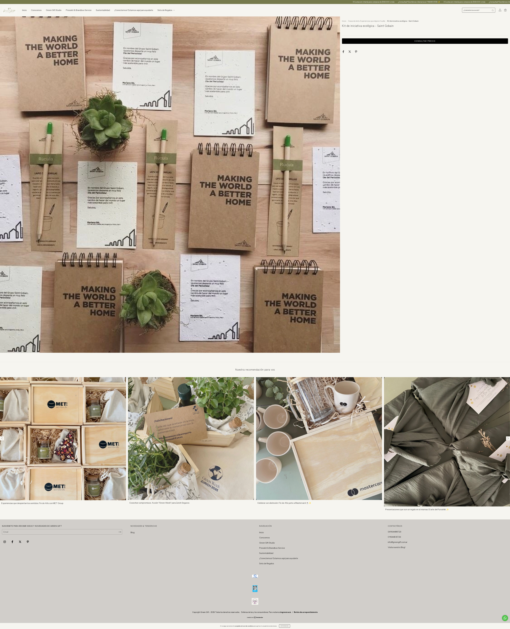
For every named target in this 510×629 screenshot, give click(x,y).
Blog (133, 532)
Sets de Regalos (165, 10)
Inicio (24, 10)
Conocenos (36, 10)
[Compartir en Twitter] (349, 51)
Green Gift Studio (53, 10)
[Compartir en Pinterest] (356, 51)
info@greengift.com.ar (397, 542)
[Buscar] (492, 10)
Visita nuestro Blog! (396, 547)
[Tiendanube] (255, 617)
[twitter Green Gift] (20, 542)
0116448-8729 (394, 537)
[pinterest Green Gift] (27, 542)
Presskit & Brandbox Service (79, 10)
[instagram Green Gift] (5, 542)
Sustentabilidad (103, 10)
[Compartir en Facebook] (343, 51)
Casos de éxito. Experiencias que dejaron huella (367, 21)
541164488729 (394, 531)
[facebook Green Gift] (12, 542)
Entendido (284, 626)
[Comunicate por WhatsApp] (505, 618)
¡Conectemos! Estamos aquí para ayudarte (133, 10)
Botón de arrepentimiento (306, 612)
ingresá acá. (285, 612)
